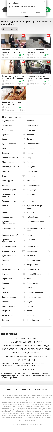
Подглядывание (13, 121)
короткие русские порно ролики (35, 349)
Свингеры (13, 139)
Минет (13, 206)
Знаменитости (38, 269)
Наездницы (38, 190)
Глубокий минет (38, 217)
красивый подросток (26, 338)
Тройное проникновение (13, 241)
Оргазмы (13, 153)
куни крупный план (26, 360)
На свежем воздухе (38, 260)
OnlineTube (22, 424)
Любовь (38, 311)
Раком (38, 235)
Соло (13, 148)
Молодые (38, 213)
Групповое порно (13, 228)
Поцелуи (13, 171)
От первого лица (13, 246)
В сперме (38, 201)
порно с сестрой (10, 349)
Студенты (38, 176)
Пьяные (13, 213)
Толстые (13, 292)
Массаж (13, 302)
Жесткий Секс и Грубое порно (38, 229)
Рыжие (38, 288)
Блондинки (38, 167)
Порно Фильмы (42, 389)
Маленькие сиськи (13, 158)
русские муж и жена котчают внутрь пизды (26, 356)
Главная (7, 389)
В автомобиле (38, 125)
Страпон (38, 148)
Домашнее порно (13, 256)
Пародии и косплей (13, 235)
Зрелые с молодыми (38, 292)
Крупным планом (38, 185)
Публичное (13, 135)
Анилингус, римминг (13, 167)
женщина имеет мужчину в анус (26, 342)
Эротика (13, 320)
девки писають (34, 353)
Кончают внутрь (38, 283)
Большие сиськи (13, 201)
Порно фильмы (38, 320)
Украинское (13, 125)
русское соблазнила (13, 346)
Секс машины (38, 171)
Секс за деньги (13, 306)
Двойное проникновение (13, 223)
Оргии (38, 279)
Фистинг (38, 121)
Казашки (13, 260)
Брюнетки (38, 240)
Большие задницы (13, 217)
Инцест (38, 302)
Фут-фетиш (38, 256)
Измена (13, 185)
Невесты (38, 315)
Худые (13, 176)
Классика (13, 283)
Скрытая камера (13, 297)
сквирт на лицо (18, 353)
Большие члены (13, 251)
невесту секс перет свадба (37, 346)
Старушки (13, 311)
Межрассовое (38, 265)
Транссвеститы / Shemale (13, 195)
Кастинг (38, 162)
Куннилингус (38, 251)
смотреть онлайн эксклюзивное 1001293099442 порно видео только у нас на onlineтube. (24, 365)
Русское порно (38, 246)
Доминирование (13, 144)
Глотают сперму (13, 190)
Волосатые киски (38, 297)
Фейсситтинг (13, 130)
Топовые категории (13, 117)
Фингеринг (38, 181)
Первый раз (13, 279)
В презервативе (38, 144)
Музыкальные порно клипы (38, 207)
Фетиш (13, 265)
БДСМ (13, 288)
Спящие (38, 153)
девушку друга (26, 369)
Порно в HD (38, 194)
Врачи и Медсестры (13, 269)
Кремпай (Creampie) (38, 274)
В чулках (13, 274)
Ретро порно (13, 315)
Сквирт (38, 158)
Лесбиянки (38, 135)
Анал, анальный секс (38, 222)
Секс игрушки (13, 181)
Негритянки (38, 130)
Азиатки (38, 306)
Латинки (38, 139)
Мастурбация (13, 162)
